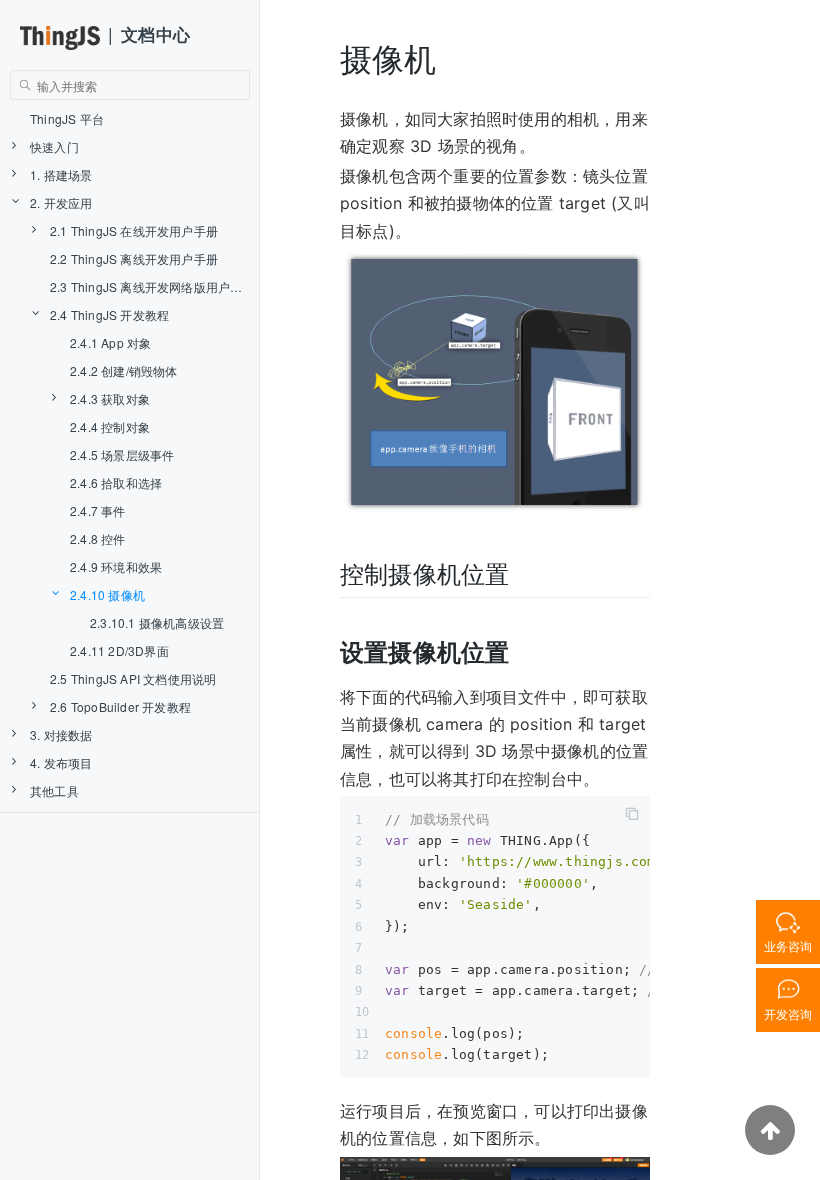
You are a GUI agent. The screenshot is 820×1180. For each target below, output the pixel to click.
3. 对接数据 (61, 734)
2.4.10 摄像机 (107, 594)
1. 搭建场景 (61, 174)
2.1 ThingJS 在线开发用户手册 (134, 230)
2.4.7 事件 (98, 510)
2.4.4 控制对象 (110, 426)
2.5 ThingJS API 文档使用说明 (133, 678)
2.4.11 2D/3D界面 (119, 650)
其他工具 (54, 790)
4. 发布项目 (61, 762)
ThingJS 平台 (67, 118)
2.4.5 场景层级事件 (122, 454)
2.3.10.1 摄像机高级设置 (157, 622)
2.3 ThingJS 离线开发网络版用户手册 (152, 286)
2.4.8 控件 (98, 538)
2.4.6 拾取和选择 (116, 482)
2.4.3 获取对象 (110, 398)
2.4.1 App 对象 (110, 342)
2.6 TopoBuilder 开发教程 (120, 706)
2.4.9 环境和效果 (116, 566)
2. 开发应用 (61, 202)
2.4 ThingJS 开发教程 (109, 314)
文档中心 (155, 34)
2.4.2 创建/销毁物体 (124, 370)
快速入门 (54, 146)
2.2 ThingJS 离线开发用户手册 (134, 258)
